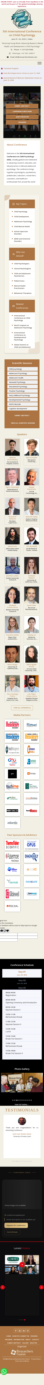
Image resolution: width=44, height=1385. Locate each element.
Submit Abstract (22, 106)
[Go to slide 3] (22, 1319)
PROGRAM (8, 1340)
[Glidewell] (12, 893)
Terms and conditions (22, 1361)
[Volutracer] (31, 845)
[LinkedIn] (24, 1330)
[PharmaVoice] (31, 810)
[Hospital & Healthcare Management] (31, 725)
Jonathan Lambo (12, 576)
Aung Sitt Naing (31, 517)
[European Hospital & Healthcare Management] (31, 737)
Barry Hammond (12, 487)
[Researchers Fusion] (22, 1352)
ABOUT (28, 1340)
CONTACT (35, 1340)
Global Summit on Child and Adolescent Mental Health (22, 347)
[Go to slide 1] (19, 1319)
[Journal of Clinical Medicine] (31, 786)
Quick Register (22, 117)
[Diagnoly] (31, 857)
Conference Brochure (22, 111)
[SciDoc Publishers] (12, 798)
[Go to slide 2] (21, 1319)
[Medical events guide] (12, 810)
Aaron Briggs (12, 664)
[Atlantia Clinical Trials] (12, 822)
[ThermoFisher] (12, 845)
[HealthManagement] (12, 749)
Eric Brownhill (32, 546)
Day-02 (22, 981)
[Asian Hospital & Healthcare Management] (12, 725)
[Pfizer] (12, 869)
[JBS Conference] (31, 761)
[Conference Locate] (31, 749)
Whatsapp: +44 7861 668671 (23, 53)
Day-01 (22, 973)
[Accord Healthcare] (31, 869)
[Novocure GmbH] (31, 881)
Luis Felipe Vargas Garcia (31, 695)
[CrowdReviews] (31, 798)
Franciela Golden (12, 635)
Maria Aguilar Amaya (32, 665)
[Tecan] (12, 906)
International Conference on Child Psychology (22, 318)
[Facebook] (15, 1330)
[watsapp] (4, 1371)
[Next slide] (41, 1287)
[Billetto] (12, 774)
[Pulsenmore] (12, 857)
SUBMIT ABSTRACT (14, 1343)
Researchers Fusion (23, 1359)
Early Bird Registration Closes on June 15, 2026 (21, 73)
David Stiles (31, 605)
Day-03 (22, 987)
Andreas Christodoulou (12, 458)
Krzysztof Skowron (12, 518)
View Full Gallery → (22, 1104)
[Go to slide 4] (24, 1319)
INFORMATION (19, 1340)
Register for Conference (16, 1225)
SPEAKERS (34, 1336)
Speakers (22, 122)
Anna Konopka (31, 457)
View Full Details (12, 1232)
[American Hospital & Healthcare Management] (12, 737)
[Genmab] (12, 881)
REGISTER (33, 1343)
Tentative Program (11, 68)
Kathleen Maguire (31, 577)
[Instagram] (28, 1330)
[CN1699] (12, 761)
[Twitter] (20, 1330)
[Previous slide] (2, 1287)
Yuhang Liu (32, 635)
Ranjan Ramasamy (31, 488)
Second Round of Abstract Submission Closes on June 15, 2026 (22, 79)
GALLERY (25, 1343)
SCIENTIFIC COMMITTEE (20, 1336)
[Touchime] (12, 786)
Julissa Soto (12, 546)
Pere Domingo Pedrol (12, 695)
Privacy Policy (35, 1359)
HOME (8, 1336)
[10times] (31, 774)
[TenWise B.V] (31, 893)
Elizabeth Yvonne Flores (12, 606)
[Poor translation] (6, 931)
